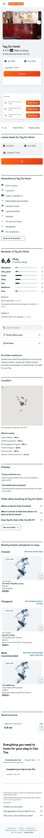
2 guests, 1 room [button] (12, 67)
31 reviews (24, 50)
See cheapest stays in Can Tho (34, 602)
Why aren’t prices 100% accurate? (18, 815)
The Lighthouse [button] (8, 685)
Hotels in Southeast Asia (28, 830)
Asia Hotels (30, 828)
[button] (4, 3)
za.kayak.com (11, 828)
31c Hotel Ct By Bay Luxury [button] (12, 583)
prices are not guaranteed (12, 799)
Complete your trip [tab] (13, 760)
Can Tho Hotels (16, 832)
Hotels (21, 828)
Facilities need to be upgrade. (16, 317)
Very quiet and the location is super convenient (20, 305)
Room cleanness (11, 301)
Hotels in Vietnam (11, 830)
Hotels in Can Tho (13, 774)
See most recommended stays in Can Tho (33, 654)
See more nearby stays (34, 551)
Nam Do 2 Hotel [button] (8, 635)
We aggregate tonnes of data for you (19, 811)
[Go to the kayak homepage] (16, 3)
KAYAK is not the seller (13, 807)
